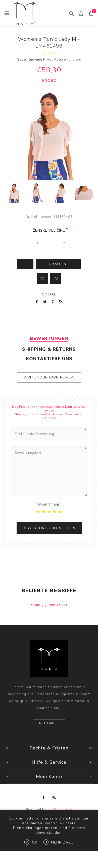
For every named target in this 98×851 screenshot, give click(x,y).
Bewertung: (49, 505)
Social (49, 294)
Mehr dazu (62, 842)
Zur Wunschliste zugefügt (55, 278)
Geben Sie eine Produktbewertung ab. (49, 59)
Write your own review (49, 377)
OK (34, 842)
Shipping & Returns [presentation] (49, 349)
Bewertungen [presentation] (49, 338)
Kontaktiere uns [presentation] (49, 359)
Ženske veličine (49, 230)
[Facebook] (44, 798)
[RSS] (54, 798)
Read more (49, 723)
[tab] (49, 338)
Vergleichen (42, 278)
